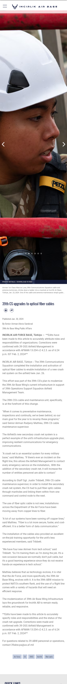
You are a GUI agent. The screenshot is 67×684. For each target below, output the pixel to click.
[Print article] (6, 310)
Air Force (17, 656)
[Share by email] (12, 310)
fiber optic (49, 656)
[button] (5, 6)
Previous (3, 144)
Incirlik (39, 656)
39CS (31, 656)
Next (63, 144)
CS (25, 656)
